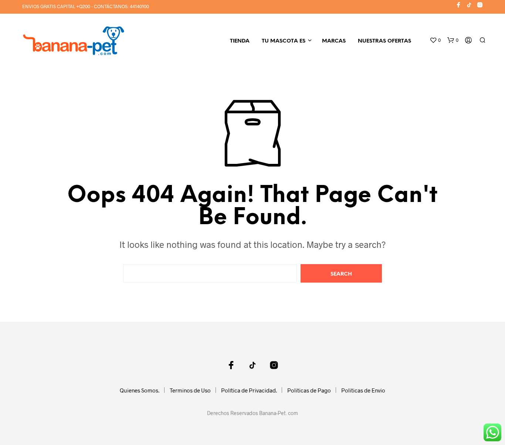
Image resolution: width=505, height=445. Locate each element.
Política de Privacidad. (249, 390)
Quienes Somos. (139, 390)
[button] (435, 40)
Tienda (240, 41)
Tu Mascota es (283, 41)
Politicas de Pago (309, 390)
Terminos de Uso (190, 390)
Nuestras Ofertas (384, 41)
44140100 (139, 6)
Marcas (334, 41)
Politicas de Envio (363, 390)
